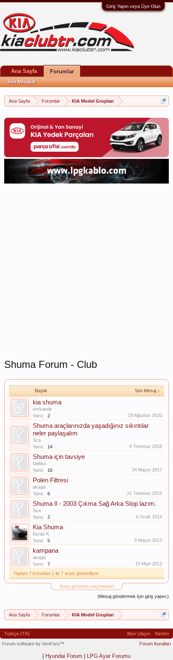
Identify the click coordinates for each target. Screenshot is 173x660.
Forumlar (62, 71)
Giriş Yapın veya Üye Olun (133, 6)
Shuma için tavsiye (59, 456)
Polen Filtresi (50, 480)
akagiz (39, 486)
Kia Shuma (48, 527)
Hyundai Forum (63, 656)
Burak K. (41, 533)
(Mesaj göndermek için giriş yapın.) (133, 596)
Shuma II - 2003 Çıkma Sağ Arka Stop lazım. (94, 503)
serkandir (42, 409)
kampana (45, 550)
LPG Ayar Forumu (109, 656)
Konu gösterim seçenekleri (87, 586)
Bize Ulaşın (138, 633)
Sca (37, 440)
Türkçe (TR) (17, 633)
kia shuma (47, 402)
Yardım (162, 633)
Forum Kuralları (155, 643)
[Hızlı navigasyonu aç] (163, 101)
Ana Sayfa (24, 71)
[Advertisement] (86, 272)
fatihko (39, 463)
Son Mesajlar (22, 81)
